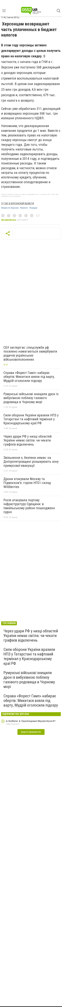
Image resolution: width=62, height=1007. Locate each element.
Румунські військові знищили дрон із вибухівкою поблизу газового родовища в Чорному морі (30, 398)
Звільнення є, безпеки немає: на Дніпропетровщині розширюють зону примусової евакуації (31, 462)
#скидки (33, 208)
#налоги (24, 208)
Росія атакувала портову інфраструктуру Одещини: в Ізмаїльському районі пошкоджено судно (29, 506)
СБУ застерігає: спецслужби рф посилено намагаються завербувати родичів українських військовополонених (30, 353)
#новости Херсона (9, 208)
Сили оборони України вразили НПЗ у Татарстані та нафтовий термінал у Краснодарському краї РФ (31, 419)
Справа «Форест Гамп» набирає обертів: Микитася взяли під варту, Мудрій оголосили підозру (29, 377)
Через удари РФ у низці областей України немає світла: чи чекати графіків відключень (27, 440)
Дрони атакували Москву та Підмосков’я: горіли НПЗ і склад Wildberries (27, 483)
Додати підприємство (31, 732)
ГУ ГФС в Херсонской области (17, 203)
